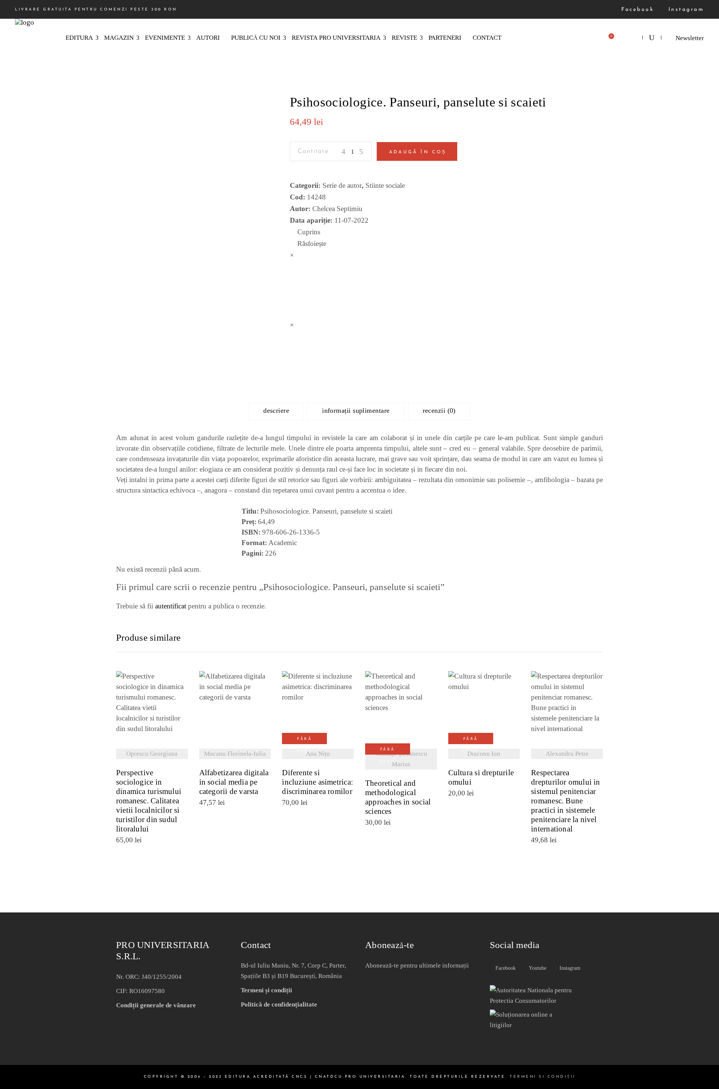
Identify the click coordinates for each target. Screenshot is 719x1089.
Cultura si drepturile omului (481, 777)
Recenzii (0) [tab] (439, 410)
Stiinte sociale (385, 185)
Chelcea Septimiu (337, 209)
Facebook (636, 9)
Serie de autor (342, 185)
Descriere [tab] (276, 410)
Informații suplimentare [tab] (355, 410)
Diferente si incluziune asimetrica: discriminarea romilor (317, 782)
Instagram (684, 9)
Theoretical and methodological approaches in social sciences (398, 797)
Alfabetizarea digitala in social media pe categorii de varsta (234, 782)
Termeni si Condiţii (543, 1077)
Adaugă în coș (418, 152)
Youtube (536, 968)
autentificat (170, 606)
